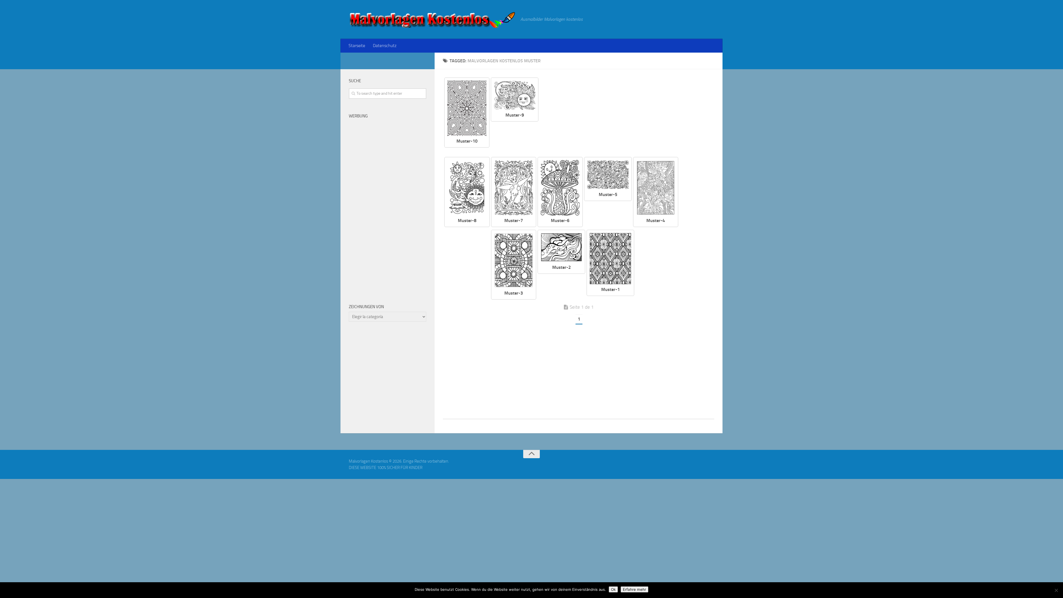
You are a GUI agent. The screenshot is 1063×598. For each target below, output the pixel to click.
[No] (1056, 590)
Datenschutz (384, 45)
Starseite (357, 45)
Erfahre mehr (634, 589)
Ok (613, 589)
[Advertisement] (630, 116)
